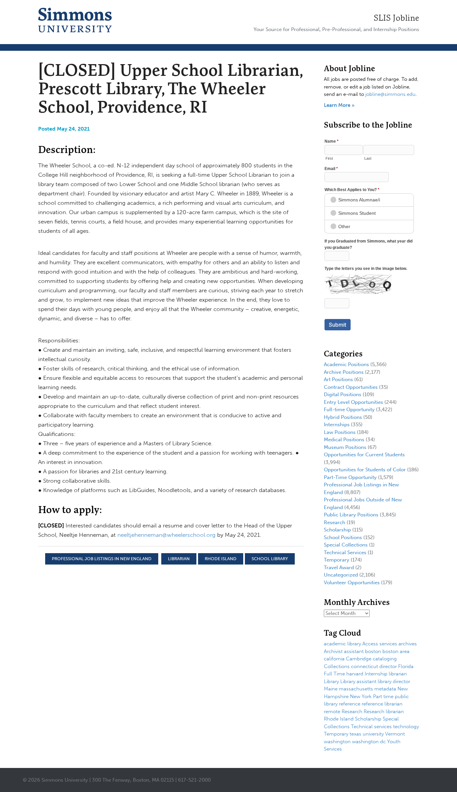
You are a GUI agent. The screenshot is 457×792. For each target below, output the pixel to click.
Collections (337, 666)
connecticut (364, 666)
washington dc (369, 742)
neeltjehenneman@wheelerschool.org (166, 534)
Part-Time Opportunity (350, 477)
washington (337, 742)
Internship (376, 674)
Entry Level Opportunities (353, 402)
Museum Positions (345, 447)
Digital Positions (342, 394)
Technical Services (345, 552)
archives (407, 644)
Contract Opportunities (351, 387)
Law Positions (340, 432)
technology (406, 727)
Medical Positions (344, 440)
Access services (379, 644)
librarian (179, 558)
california (334, 659)
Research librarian (384, 711)
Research (334, 522)
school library (270, 558)
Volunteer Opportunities (352, 583)
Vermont (395, 734)
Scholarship (337, 530)
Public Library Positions (351, 515)
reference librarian (382, 704)
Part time (383, 696)
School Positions (343, 537)
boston (373, 651)
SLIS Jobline (396, 18)
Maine (331, 689)
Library (331, 681)
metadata (385, 689)
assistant (354, 651)
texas (355, 734)
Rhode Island (221, 558)
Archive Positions (344, 372)
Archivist (333, 651)
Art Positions (338, 379)
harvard (354, 674)
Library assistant (358, 681)
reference (349, 704)
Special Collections (346, 545)
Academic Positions (346, 364)
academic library (342, 644)
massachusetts (356, 689)
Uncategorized (341, 575)
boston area (395, 651)
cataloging (385, 659)
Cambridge (358, 659)
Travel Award (339, 568)
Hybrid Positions (343, 417)
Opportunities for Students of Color (365, 470)
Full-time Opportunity (349, 410)
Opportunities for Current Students (364, 455)
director (388, 666)
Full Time (334, 674)
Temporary (336, 560)
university (373, 734)
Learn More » (339, 105)
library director (394, 681)
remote (332, 711)
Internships (337, 425)
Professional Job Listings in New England (102, 558)
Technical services (371, 727)
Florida (406, 666)
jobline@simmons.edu (390, 94)
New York (361, 696)
